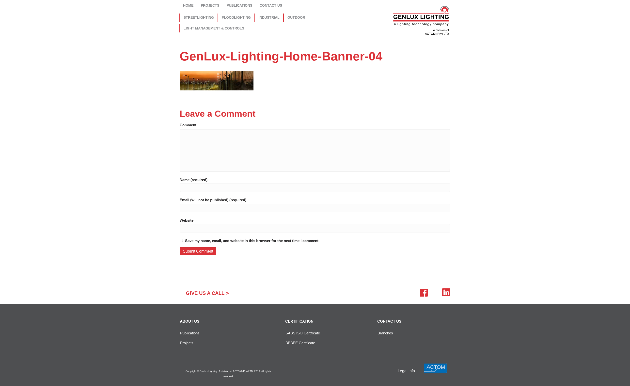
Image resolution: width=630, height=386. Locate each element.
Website (186, 220)
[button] (207, 293)
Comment (188, 125)
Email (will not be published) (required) (213, 200)
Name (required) (193, 180)
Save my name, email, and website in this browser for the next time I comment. (252, 241)
